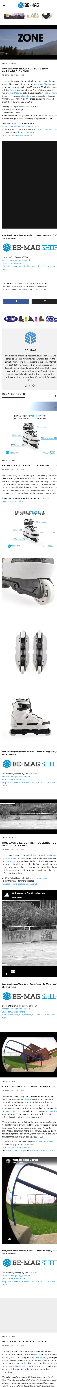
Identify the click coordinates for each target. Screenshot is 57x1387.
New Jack (11, 861)
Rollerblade (31, 855)
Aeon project (41, 1357)
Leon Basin (27, 96)
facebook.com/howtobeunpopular (17, 135)
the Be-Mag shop (14, 475)
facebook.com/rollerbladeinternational (19, 884)
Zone (12, 90)
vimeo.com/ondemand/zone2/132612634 (20, 126)
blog (11, 1102)
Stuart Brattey (11, 289)
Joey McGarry (16, 93)
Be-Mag (6, 75)
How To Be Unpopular (37, 283)
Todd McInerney (27, 289)
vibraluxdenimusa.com (43, 1141)
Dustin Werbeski (9, 1366)
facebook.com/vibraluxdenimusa (16, 1147)
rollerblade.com (41, 878)
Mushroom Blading (42, 84)
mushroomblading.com (46, 129)
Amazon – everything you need (16, 260)
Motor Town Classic (14, 1111)
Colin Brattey (20, 283)
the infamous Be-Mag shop (42, 1150)
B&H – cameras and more (13, 263)
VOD (38, 289)
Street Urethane (36, 1125)
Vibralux (27, 1099)
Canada (7, 283)
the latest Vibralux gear (16, 1150)
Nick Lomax (26, 1366)
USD (36, 1354)
